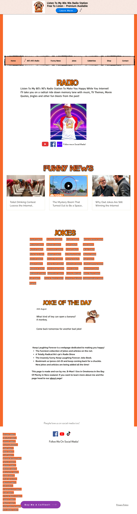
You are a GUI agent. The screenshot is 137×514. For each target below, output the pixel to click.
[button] (109, 61)
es (14, 502)
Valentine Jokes (55, 273)
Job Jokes (88, 244)
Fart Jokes (34, 278)
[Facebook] (53, 144)
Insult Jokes (36, 239)
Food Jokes (72, 249)
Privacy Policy (122, 505)
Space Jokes (36, 263)
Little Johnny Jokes (93, 263)
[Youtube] (62, 434)
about (53, 378)
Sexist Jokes (36, 258)
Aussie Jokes (36, 249)
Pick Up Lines (37, 254)
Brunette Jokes (54, 249)
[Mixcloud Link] (59, 144)
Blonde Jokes (53, 244)
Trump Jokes (72, 258)
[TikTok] (68, 434)
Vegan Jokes (54, 254)
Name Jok (8, 502)
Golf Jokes (71, 244)
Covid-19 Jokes (54, 258)
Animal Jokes (36, 244)
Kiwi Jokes (89, 249)
